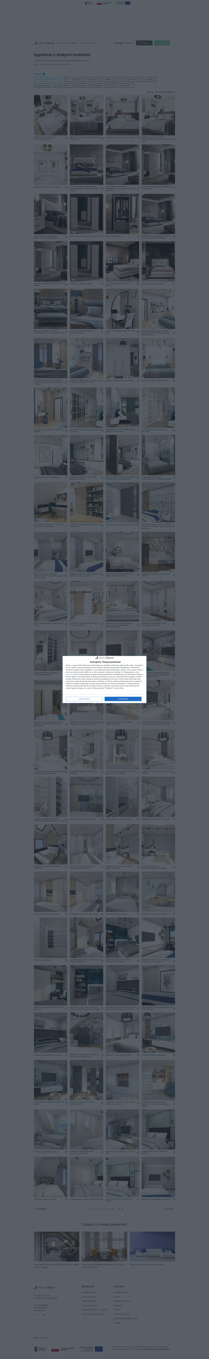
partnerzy (69, 674)
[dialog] (104, 679)
